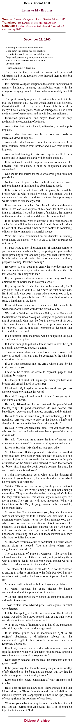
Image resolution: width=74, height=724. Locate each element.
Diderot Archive (37, 720)
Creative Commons (26, 26)
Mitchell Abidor (47, 22)
